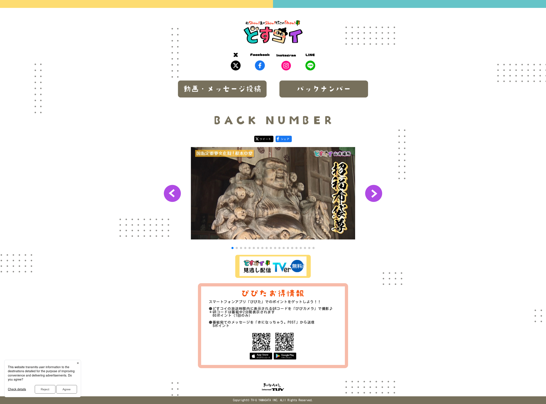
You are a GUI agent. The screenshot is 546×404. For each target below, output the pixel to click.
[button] (232, 248)
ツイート (265, 139)
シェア (285, 139)
